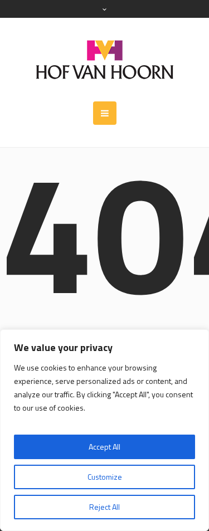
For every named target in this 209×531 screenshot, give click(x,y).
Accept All (104, 446)
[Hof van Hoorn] (104, 59)
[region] (104, 430)
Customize (105, 477)
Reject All (104, 507)
